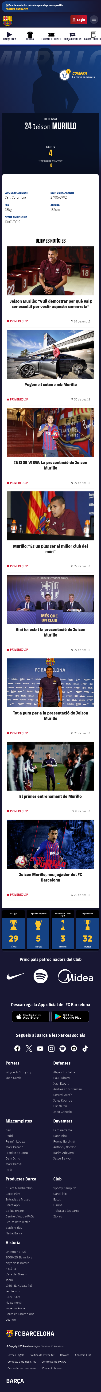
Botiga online (15, 1210)
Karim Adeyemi (63, 1153)
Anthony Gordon (65, 1147)
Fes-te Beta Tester (18, 1222)
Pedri (9, 1136)
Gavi (9, 1130)
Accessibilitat (83, 1354)
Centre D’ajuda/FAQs (54, 1361)
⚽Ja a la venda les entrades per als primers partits (34, 7)
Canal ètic (59, 1194)
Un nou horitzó (16, 1251)
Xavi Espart (61, 1083)
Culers (78, 19)
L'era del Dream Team (16, 1277)
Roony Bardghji (64, 1141)
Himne (57, 1205)
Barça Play (13, 1194)
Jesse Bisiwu (62, 1158)
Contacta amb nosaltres (22, 1361)
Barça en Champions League (20, 1316)
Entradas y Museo (18, 1199)
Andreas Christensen (67, 1089)
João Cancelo (62, 1112)
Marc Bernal (14, 1164)
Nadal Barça (14, 1233)
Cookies (64, 1354)
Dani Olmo (13, 1158)
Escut (57, 1199)
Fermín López (15, 1141)
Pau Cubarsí (61, 1078)
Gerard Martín (62, 1095)
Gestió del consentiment (22, 1368)
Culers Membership (19, 1188)
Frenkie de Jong (17, 1153)
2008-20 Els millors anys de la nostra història (19, 1262)
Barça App (13, 1205)
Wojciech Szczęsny (18, 1072)
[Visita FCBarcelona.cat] (7, 21)
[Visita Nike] (16, 976)
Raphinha (60, 1136)
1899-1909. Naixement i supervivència (15, 1302)
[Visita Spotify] (40, 976)
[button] (68, 71)
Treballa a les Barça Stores (66, 1213)
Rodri (9, 1170)
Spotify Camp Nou (65, 1188)
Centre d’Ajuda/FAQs (20, 1216)
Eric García (60, 1106)
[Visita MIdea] (75, 976)
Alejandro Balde (64, 1072)
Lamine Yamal (63, 1130)
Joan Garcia (14, 1078)
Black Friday (14, 1227)
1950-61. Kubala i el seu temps (19, 1288)
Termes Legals (16, 1354)
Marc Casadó (14, 1147)
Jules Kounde (62, 1100)
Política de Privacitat (42, 1354)
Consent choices (52, 1368)
